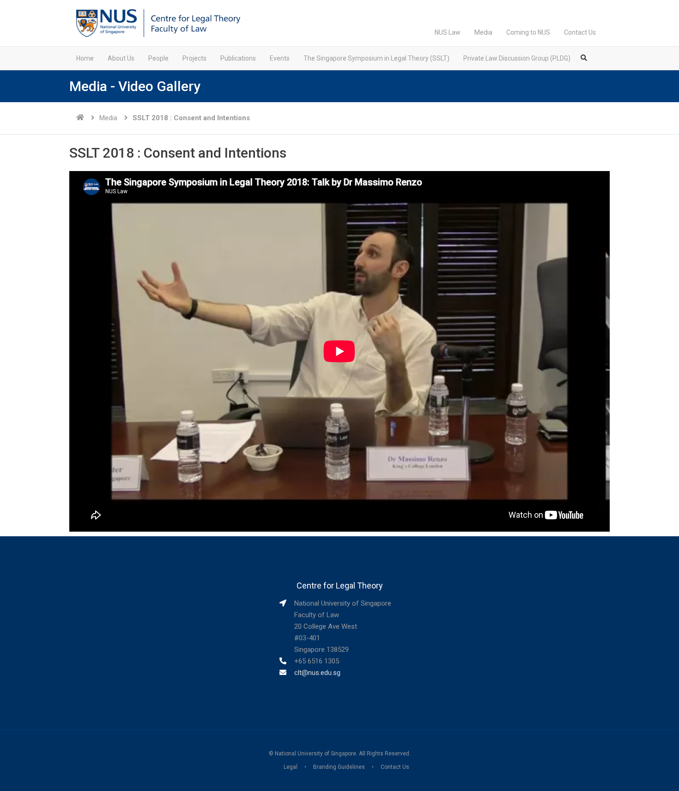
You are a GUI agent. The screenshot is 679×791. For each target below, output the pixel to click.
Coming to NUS (528, 32)
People (158, 58)
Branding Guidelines (339, 767)
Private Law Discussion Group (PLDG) (516, 58)
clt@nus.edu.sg (317, 672)
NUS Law (448, 32)
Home (85, 58)
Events (280, 58)
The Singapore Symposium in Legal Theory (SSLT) (376, 58)
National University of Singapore (315, 753)
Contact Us (580, 32)
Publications (238, 58)
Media (483, 32)
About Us (121, 58)
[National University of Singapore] (106, 22)
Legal (290, 767)
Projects (194, 58)
